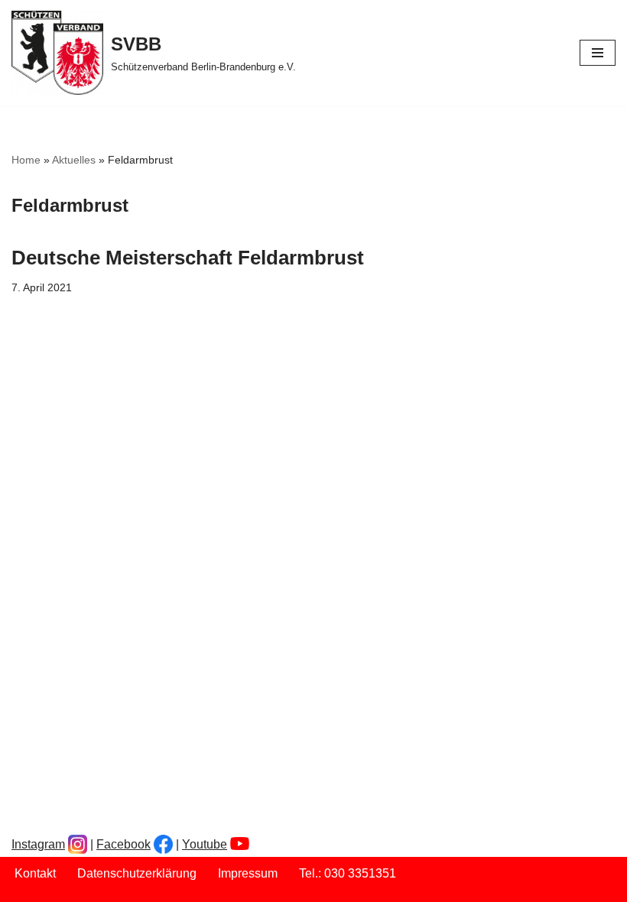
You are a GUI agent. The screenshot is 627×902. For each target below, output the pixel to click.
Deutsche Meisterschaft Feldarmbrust (187, 257)
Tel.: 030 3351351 (347, 873)
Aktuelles (74, 160)
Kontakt (35, 873)
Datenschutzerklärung (137, 873)
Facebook (123, 844)
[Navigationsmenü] (598, 53)
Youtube (204, 844)
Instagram (38, 844)
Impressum (248, 873)
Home (26, 160)
